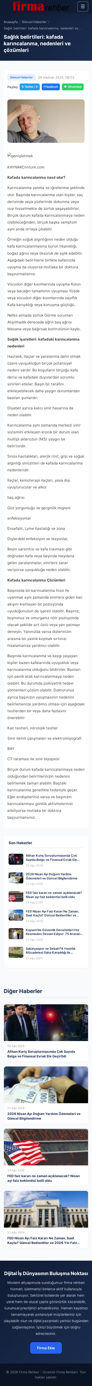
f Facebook (51, 86)
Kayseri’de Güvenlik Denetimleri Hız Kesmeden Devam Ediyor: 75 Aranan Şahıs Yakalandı (53, 934)
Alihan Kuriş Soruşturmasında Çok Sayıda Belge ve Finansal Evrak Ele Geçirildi (51, 859)
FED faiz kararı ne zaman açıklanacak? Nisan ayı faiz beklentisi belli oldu (54, 895)
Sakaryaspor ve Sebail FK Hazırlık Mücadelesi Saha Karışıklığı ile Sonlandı (50, 953)
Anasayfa (11, 22)
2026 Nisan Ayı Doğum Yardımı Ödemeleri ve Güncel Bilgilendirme (52, 876)
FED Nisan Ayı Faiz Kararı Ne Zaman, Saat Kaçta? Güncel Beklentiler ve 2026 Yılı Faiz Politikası (52, 915)
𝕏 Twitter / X (30, 86)
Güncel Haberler (34, 22)
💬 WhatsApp (73, 86)
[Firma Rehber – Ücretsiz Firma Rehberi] (40, 6)
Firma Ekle (46, 1348)
